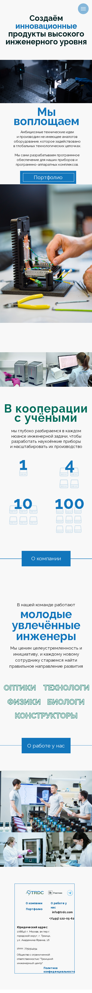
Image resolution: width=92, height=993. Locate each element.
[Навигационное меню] (83, 8)
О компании (46, 558)
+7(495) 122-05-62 (61, 918)
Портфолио (48, 177)
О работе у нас (46, 746)
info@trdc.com (62, 912)
